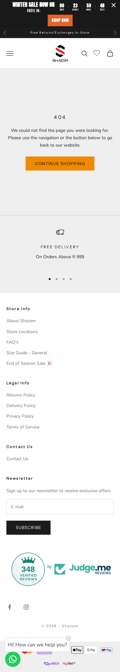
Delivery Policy (21, 406)
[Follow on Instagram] (26, 607)
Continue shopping (60, 163)
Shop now (60, 20)
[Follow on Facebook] (9, 607)
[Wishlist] (97, 52)
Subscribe (28, 527)
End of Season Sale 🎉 (29, 363)
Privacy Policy (20, 416)
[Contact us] (12, 659)
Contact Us (17, 459)
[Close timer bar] (113, 5)
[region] (60, 248)
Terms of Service (22, 427)
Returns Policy (20, 395)
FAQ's (12, 342)
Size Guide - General (26, 353)
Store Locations (22, 332)
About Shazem (21, 321)
